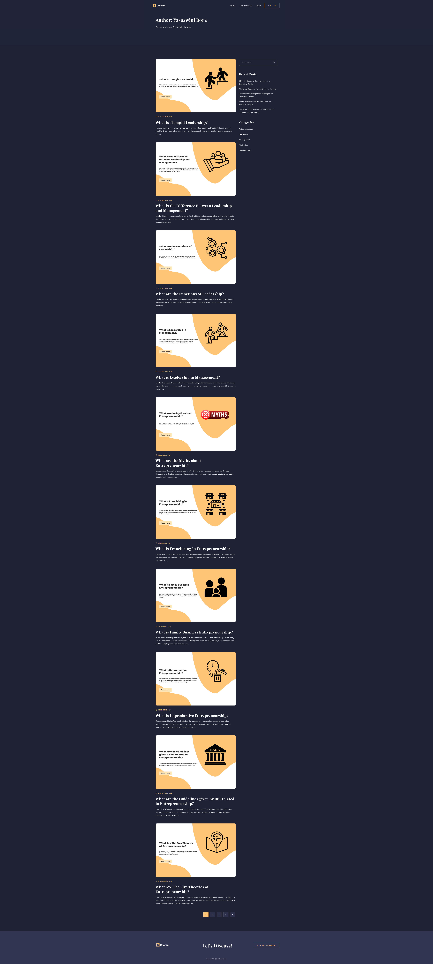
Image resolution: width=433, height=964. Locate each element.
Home (232, 6)
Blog (259, 6)
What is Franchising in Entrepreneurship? (193, 548)
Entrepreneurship (246, 129)
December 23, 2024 (165, 117)
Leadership (243, 134)
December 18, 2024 (165, 288)
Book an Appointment (266, 945)
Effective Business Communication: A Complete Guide (254, 82)
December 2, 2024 (164, 626)
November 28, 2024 (165, 793)
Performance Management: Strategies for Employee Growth (256, 95)
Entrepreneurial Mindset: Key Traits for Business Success (255, 103)
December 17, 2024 (165, 372)
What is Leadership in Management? (188, 377)
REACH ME (272, 6)
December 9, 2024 (164, 455)
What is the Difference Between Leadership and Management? (194, 208)
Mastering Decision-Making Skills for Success (257, 88)
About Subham (246, 6)
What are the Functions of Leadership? (190, 293)
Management (244, 139)
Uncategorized (245, 150)
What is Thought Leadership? (182, 122)
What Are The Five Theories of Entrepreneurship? (182, 889)
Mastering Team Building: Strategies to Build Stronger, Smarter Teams (257, 110)
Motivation (243, 145)
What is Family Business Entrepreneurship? (194, 632)
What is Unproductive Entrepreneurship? (192, 715)
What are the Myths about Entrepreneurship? (178, 463)
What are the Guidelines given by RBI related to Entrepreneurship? (195, 801)
